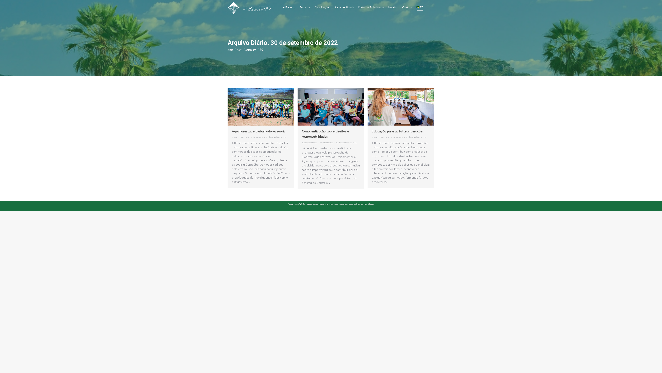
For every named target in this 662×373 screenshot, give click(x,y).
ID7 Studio (369, 204)
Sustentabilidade (239, 138)
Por (256, 138)
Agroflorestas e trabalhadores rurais (258, 131)
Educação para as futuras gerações (398, 131)
